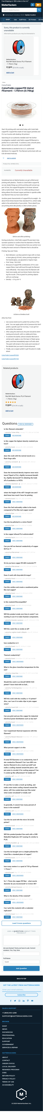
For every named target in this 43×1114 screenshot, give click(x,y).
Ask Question (21, 968)
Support (6, 1041)
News (4, 1029)
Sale (15, 19)
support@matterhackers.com (17, 1016)
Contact (6, 1060)
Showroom (7, 1032)
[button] (21, 15)
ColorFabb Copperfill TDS (10, 359)
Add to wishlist (11, 158)
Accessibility (8, 1085)
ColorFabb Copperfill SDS (10, 355)
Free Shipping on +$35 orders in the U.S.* (15, 1)
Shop (4, 1026)
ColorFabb (6, 85)
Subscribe (21, 995)
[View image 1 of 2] (20, 125)
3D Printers (32, 19)
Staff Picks (22, 19)
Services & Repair (10, 1047)
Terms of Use (8, 1082)
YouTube (32, 1001)
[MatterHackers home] (9, 5)
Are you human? (19, 949)
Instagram (19, 1001)
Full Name (6, 958)
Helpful (7, 435)
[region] (21, 108)
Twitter (15, 1001)
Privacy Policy (8, 1079)
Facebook (11, 1001)
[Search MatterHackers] (39, 10)
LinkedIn (24, 1001)
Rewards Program (10, 1070)
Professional (8, 1035)
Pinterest (28, 1001)
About (5, 1057)
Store (3, 82)
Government (8, 1044)
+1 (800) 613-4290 (9, 1013)
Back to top (21, 978)
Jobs (4, 1073)
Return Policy (8, 1076)
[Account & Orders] (33, 4)
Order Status (8, 1063)
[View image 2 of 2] (22, 125)
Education (7, 1038)
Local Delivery (9, 1067)
